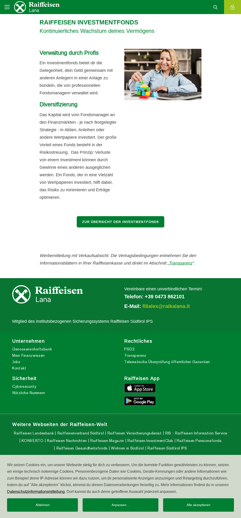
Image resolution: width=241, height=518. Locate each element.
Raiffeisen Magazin (106, 440)
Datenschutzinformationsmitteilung (36, 491)
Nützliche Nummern (28, 393)
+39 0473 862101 (165, 296)
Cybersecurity (24, 386)
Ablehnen (43, 505)
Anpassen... (120, 505)
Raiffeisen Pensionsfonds (199, 440)
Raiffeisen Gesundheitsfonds (81, 448)
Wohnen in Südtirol (127, 448)
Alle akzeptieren (198, 505)
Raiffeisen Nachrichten (66, 440)
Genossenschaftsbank (32, 349)
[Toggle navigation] (7, 7)
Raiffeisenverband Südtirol (80, 433)
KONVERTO (31, 440)
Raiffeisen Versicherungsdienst (133, 433)
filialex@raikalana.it (166, 306)
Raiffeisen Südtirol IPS (166, 448)
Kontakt (19, 368)
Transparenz (180, 263)
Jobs (16, 362)
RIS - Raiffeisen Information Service (195, 433)
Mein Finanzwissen (28, 355)
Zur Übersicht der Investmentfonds (120, 222)
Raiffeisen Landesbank (34, 433)
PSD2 (129, 349)
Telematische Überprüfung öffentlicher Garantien (167, 362)
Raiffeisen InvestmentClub (149, 440)
